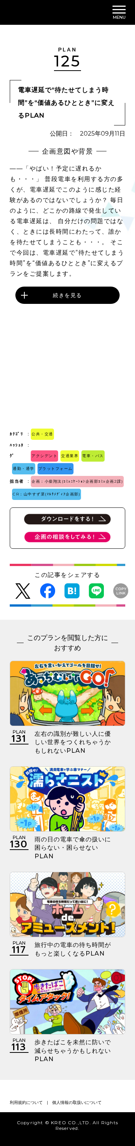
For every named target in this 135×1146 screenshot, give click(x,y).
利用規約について (26, 1102)
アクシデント (44, 455)
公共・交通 (42, 434)
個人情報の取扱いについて (77, 1102)
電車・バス (93, 455)
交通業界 (69, 455)
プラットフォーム (55, 468)
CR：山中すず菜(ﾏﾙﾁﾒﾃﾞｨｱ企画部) (46, 494)
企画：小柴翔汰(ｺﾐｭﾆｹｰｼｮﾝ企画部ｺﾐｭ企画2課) (77, 481)
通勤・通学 (23, 468)
